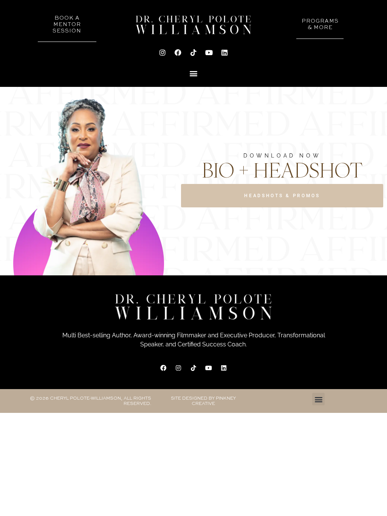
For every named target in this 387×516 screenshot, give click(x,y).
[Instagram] (162, 52)
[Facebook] (178, 52)
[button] (193, 73)
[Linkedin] (224, 52)
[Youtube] (209, 52)
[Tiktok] (193, 52)
